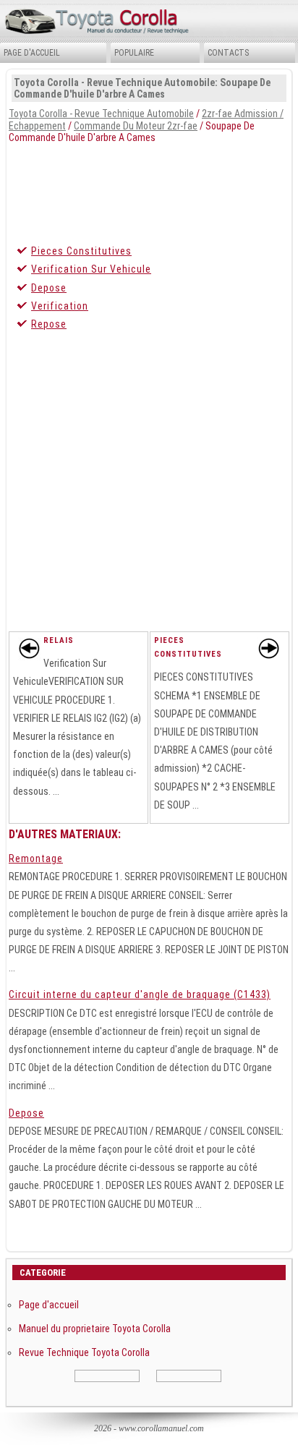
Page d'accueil (32, 53)
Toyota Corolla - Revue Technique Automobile (101, 113)
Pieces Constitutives (81, 251)
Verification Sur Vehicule (91, 269)
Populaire (134, 53)
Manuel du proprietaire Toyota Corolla (95, 1328)
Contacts (228, 53)
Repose (49, 324)
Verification (59, 306)
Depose (49, 288)
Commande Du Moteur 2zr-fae (135, 126)
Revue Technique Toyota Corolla (84, 1352)
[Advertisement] (149, 190)
